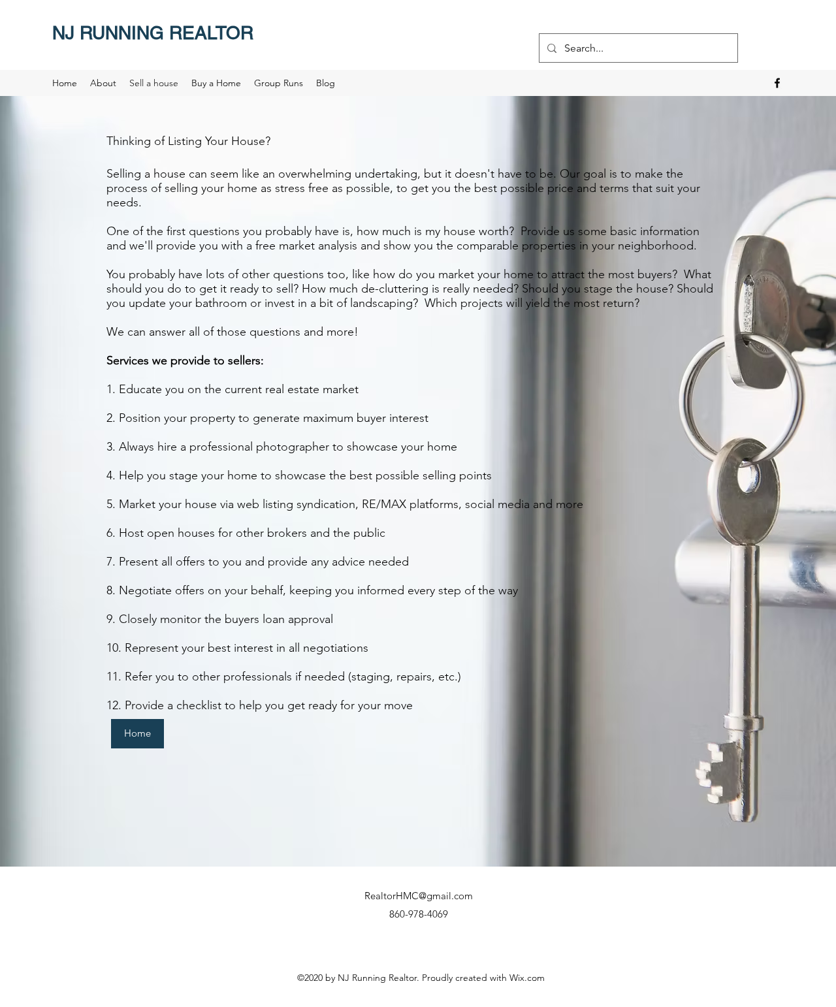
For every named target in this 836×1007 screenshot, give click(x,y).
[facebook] (777, 82)
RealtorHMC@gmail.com (418, 895)
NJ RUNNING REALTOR (152, 32)
